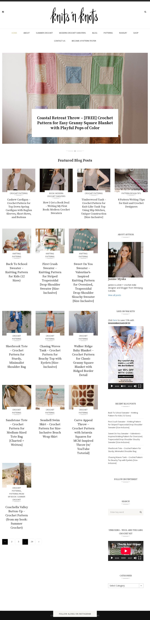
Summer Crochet (44, 33)
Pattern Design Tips (131, 193)
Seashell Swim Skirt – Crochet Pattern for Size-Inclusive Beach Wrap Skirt (50, 428)
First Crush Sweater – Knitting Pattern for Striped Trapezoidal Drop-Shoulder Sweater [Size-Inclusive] (50, 278)
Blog (94, 33)
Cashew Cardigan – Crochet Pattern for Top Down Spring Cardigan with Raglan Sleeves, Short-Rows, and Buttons (19, 208)
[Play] (111, 386)
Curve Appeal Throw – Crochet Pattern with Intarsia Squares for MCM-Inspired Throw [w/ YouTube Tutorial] (83, 436)
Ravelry (123, 33)
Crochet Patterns (19, 193)
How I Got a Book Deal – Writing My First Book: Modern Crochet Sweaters (56, 208)
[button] (126, 357)
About (26, 33)
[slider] (123, 386)
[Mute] (135, 386)
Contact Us (59, 40)
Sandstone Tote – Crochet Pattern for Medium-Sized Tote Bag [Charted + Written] (16, 432)
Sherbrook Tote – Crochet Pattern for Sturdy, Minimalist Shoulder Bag (17, 356)
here (115, 320)
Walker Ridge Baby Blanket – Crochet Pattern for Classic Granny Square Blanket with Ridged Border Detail (83, 360)
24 (32, 541)
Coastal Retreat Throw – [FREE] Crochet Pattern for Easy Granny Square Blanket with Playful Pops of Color (75, 123)
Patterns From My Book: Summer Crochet (16, 496)
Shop (135, 33)
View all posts (114, 295)
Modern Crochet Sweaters (72, 33)
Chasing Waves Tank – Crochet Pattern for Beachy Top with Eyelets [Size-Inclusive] (50, 356)
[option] (75, 98)
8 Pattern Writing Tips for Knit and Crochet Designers (131, 203)
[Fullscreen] (139, 386)
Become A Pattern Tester (84, 40)
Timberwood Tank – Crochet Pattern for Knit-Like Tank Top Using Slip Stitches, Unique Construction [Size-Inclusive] (93, 208)
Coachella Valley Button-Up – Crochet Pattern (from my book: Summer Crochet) (16, 517)
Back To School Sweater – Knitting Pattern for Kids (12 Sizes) (16, 272)
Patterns (108, 33)
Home (14, 33)
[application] (125, 357)
